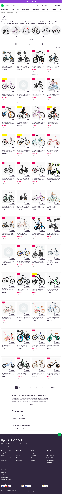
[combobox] (22, 5)
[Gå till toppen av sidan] (59, 434)
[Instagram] (29, 491)
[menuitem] (5, 9)
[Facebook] (33, 491)
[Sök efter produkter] (37, 5)
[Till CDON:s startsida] (2, 5)
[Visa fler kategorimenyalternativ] (60, 9)
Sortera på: (46, 44)
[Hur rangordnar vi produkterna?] (42, 44)
